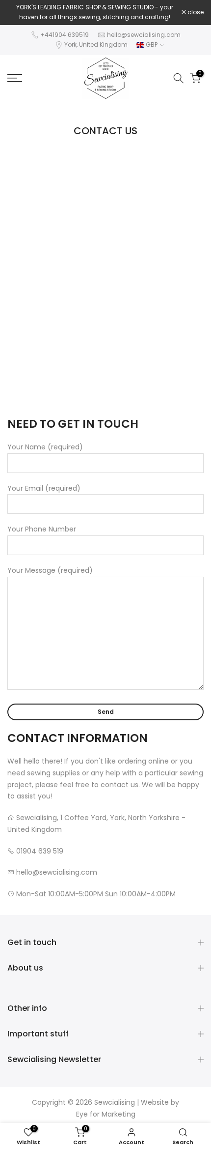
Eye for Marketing (105, 1114)
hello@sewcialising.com (144, 34)
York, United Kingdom (96, 44)
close (195, 12)
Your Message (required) (50, 570)
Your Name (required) (45, 447)
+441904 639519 (64, 34)
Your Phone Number (41, 529)
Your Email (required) (43, 488)
